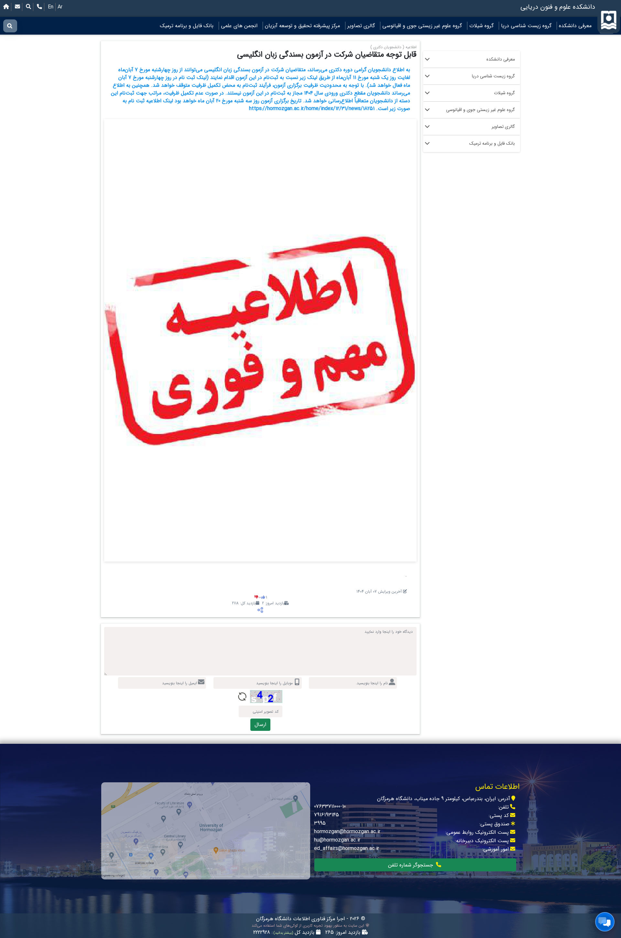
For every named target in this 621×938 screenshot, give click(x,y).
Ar (60, 7)
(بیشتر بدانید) (283, 933)
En (50, 7)
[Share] (260, 610)
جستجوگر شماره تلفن (411, 865)
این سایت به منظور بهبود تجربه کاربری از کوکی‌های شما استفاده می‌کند (308, 926)
